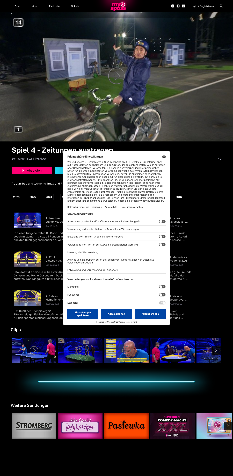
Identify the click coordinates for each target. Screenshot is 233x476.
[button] (18, 6)
